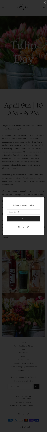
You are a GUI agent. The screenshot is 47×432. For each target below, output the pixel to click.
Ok (23, 219)
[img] (19, 226)
